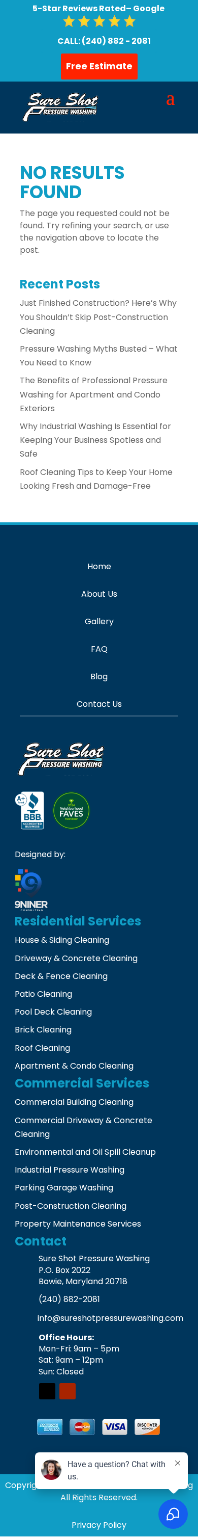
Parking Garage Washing (64, 1187)
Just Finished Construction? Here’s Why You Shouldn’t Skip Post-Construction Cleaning (98, 316)
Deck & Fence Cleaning (61, 976)
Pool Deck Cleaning (53, 1012)
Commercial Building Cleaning (74, 1102)
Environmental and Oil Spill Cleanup (85, 1152)
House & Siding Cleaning (62, 940)
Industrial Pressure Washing (69, 1170)
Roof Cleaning (42, 1048)
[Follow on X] (47, 1391)
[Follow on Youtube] (67, 1391)
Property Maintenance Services (78, 1224)
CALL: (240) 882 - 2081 (104, 41)
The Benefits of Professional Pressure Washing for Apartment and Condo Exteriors (94, 394)
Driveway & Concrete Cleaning (76, 958)
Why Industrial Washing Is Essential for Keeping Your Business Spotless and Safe (95, 440)
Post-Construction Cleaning (70, 1206)
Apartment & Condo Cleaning (74, 1066)
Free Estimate (99, 66)
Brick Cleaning (43, 1030)
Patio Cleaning (43, 994)
